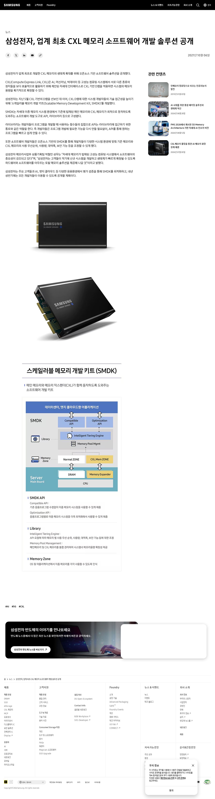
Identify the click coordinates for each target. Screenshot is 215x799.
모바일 (6, 761)
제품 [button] (29, 5)
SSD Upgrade (45, 753)
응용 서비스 (114, 716)
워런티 (41, 746)
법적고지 (70, 782)
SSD (6, 702)
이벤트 (147, 698)
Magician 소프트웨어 (47, 749)
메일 (32, 55)
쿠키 (78, 782)
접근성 (87, 782)
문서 (40, 738)
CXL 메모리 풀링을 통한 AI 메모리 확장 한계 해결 (188, 145)
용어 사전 (42, 720)
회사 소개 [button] (188, 5)
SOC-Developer (81, 720)
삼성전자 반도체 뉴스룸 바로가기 (29, 649)
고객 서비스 (43, 702)
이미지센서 (8, 720)
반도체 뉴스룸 (185, 720)
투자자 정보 (184, 713)
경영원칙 (183, 754)
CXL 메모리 (8, 709)
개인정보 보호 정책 (167, 778)
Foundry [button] (51, 5)
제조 (111, 713)
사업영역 (183, 702)
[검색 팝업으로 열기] (198, 5)
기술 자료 (42, 716)
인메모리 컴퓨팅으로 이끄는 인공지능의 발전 (188, 87)
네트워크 (7, 757)
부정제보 (183, 758)
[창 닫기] (193, 765)
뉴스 (10, 679)
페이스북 (8, 55)
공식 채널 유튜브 (198, 782)
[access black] (5, 782)
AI (5, 746)
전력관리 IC (8, 731)
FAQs (41, 742)
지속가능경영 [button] (173, 5)
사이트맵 (97, 782)
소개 (111, 694)
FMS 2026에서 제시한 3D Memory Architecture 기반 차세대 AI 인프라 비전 (190, 126)
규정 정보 (42, 706)
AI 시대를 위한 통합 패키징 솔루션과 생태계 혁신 (187, 106)
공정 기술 (113, 698)
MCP (6, 713)
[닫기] (201, 629)
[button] (31, 782)
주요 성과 (148, 754)
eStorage (8, 706)
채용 (181, 734)
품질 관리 (42, 698)
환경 (146, 758)
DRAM (7, 698)
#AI (7, 606)
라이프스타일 (9, 764)
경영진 (182, 706)
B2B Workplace (81, 716)
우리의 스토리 (185, 698)
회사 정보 (183, 694)
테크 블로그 (149, 701)
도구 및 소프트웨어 (46, 735)
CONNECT (114, 728)
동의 (171, 790)
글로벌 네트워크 (80, 709)
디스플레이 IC (9, 724)
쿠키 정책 (180, 778)
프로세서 (7, 717)
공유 (40, 55)
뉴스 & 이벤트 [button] (157, 5)
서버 (5, 750)
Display (7, 735)
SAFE (113, 705)
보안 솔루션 (8, 728)
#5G (14, 606)
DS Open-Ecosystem (83, 698)
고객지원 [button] (39, 5)
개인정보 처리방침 (55, 782)
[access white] (11, 782)
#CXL (21, 606)
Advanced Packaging (119, 701)
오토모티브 (8, 753)
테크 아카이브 (115, 720)
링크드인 (24, 55)
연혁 (181, 709)
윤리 (181, 717)
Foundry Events (116, 709)
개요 (40, 731)
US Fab (113, 724)
